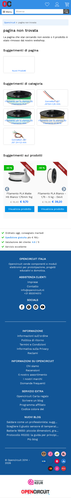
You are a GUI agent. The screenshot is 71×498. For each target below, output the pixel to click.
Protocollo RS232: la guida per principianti (33, 435)
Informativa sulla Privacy (33, 348)
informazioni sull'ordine (32, 335)
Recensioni (33, 370)
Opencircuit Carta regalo (33, 396)
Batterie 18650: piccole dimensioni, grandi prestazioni (33, 430)
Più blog (32, 439)
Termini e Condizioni (33, 344)
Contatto (32, 286)
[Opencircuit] (35, 492)
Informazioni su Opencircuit (32, 361)
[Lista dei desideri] (44, 4)
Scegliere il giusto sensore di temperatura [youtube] (33, 426)
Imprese (32, 282)
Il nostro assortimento (32, 374)
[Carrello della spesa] (64, 4)
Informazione (32, 330)
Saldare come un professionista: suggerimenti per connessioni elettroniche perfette (33, 422)
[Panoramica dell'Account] (54, 4)
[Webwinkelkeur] (35, 482)
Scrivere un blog (32, 400)
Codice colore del (32, 409)
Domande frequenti (32, 383)
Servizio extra (32, 391)
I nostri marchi (32, 379)
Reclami (33, 353)
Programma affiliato (33, 404)
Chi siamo (32, 366)
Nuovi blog (32, 417)
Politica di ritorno (32, 340)
